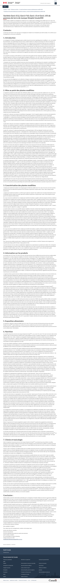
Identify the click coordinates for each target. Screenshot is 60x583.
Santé (9, 9)
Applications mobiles (13, 580)
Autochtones (41, 565)
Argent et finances (24, 576)
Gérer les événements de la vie (44, 572)
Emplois (4, 563)
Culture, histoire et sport (25, 567)
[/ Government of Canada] (11, 3)
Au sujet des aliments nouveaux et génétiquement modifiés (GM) (31, 9)
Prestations (5, 572)
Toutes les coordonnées (7, 559)
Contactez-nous (6, 552)
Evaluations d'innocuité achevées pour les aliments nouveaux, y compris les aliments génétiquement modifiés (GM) (24, 11)
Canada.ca (5, 9)
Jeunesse (40, 569)
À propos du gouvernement (44, 559)
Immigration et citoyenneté (8, 565)
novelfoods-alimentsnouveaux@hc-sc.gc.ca (12, 539)
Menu (6, 6)
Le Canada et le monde (25, 574)
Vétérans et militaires (42, 567)
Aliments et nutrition (15, 9)
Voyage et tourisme (6, 567)
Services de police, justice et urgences (27, 569)
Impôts (4, 576)
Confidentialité (33, 580)
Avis (29, 580)
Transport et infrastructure (26, 572)
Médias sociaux (6, 580)
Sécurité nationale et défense (26, 565)
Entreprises (5, 569)
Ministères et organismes (25, 559)
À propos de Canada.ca (23, 580)
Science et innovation (42, 563)
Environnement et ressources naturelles (28, 563)
